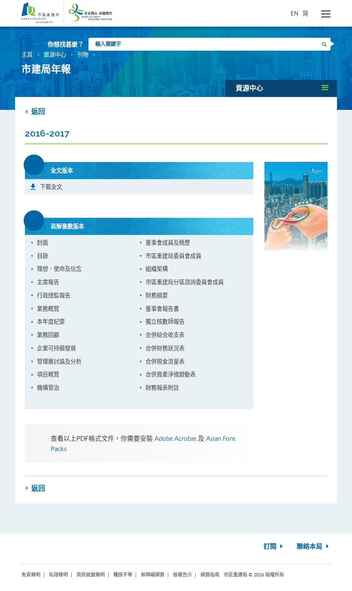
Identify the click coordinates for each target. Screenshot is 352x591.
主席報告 (48, 282)
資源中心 (55, 54)
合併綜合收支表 (165, 335)
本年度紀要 (51, 321)
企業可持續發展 (56, 348)
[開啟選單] (326, 14)
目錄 (42, 256)
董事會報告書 (162, 308)
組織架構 (157, 269)
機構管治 (48, 387)
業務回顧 (48, 335)
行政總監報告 (53, 295)
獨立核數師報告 (165, 321)
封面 (42, 242)
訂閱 (271, 546)
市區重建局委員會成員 (173, 256)
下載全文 (51, 187)
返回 (37, 111)
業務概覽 (48, 308)
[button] (281, 88)
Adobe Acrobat (175, 438)
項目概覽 (48, 374)
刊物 (82, 54)
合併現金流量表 (165, 361)
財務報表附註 (162, 387)
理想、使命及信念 (59, 269)
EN (294, 13)
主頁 (27, 54)
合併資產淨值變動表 (171, 374)
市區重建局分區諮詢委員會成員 (185, 282)
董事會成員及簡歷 (168, 242)
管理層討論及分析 (59, 361)
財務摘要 (157, 295)
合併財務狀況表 (165, 348)
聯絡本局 (310, 546)
